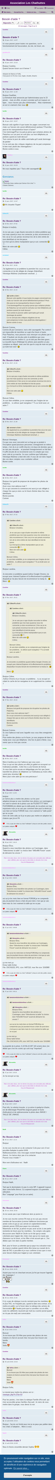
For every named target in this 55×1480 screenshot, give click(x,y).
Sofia (4, 1319)
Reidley (10, 155)
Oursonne (6, 1200)
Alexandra (12, 832)
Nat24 (4, 1433)
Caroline (5, 29)
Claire (5, 1168)
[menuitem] (7, 8)
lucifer (5, 111)
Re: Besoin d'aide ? (12, 60)
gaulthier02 (6, 52)
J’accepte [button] (27, 1475)
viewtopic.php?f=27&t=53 (12, 1395)
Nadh (4, 1129)
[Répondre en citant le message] (46, 31)
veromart (6, 255)
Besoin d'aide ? (11, 19)
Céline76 (5, 213)
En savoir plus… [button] (21, 1468)
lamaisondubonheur (9, 782)
